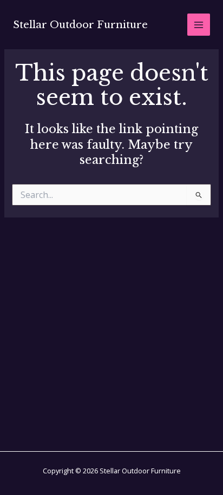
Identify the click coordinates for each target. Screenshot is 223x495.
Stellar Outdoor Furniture (80, 24)
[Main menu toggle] (198, 25)
